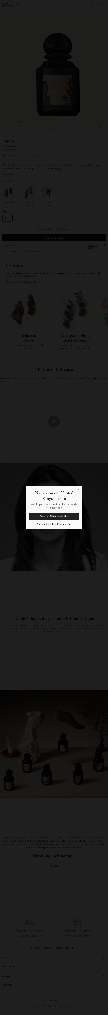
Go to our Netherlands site (54, 516)
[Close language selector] (78, 489)
